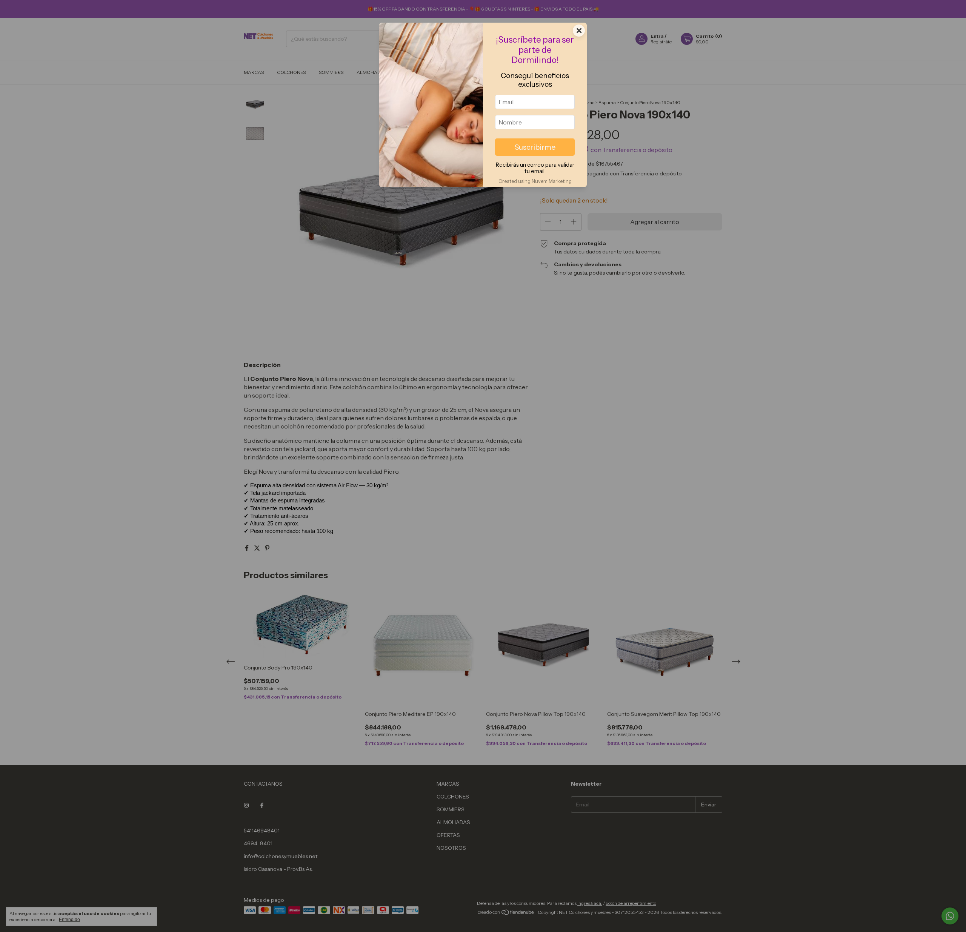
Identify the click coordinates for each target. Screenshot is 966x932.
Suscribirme (535, 147)
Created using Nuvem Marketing (535, 181)
